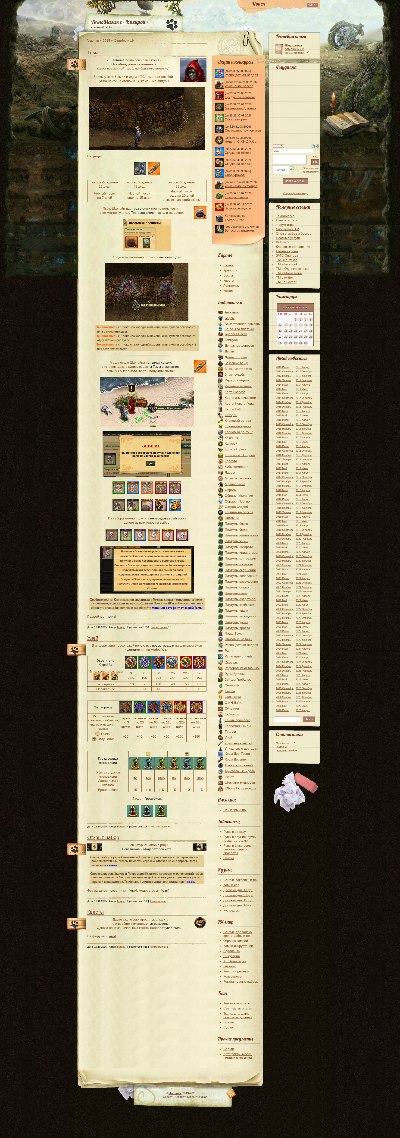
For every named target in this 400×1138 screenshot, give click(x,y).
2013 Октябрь (304, 371)
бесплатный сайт (186, 1097)
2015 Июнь (302, 415)
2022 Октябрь (304, 609)
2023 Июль (282, 631)
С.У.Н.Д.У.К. (233, 702)
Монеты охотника (238, 478)
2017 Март (282, 463)
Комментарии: (159, 627)
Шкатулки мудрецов (240, 782)
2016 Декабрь (304, 455)
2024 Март (282, 648)
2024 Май (281, 653)
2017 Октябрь (304, 477)
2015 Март (282, 411)
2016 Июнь (302, 441)
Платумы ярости (237, 628)
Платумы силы (236, 593)
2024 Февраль (304, 644)
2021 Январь (283, 565)
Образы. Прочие (237, 501)
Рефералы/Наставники (242, 668)
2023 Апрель (303, 622)
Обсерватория (236, 119)
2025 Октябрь (304, 688)
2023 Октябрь (304, 635)
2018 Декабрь (304, 507)
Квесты (95, 912)
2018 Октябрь (304, 503)
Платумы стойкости (239, 605)
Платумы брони (237, 529)
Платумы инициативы (241, 552)
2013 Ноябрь (283, 375)
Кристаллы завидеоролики (235, 217)
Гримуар (231, 340)
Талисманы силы (238, 726)
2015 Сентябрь (285, 424)
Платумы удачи (236, 610)
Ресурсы (231, 662)
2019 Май (281, 521)
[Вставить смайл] (317, 146)
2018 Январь (283, 485)
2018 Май (281, 494)
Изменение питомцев (241, 186)
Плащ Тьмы (234, 633)
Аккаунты (232, 312)
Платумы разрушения (241, 581)
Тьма (93, 52)
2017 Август (303, 472)
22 (295, 336)
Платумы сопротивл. (240, 599)
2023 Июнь (302, 626)
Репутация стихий (238, 656)
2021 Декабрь (304, 587)
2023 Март (282, 622)
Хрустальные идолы (240, 771)
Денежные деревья (239, 345)
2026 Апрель (303, 701)
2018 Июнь (302, 494)
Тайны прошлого (237, 720)
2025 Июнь (302, 679)
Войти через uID (295, 181)
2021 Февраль (304, 565)
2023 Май (281, 626)
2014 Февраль (304, 380)
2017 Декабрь (304, 481)
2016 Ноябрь (283, 455)
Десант (230, 351)
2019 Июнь (302, 521)
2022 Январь (283, 591)
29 (295, 343)
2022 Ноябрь (283, 613)
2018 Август (303, 499)
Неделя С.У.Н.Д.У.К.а (240, 141)
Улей (92, 638)
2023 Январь (283, 617)
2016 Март (282, 437)
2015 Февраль (304, 406)
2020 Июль (282, 551)
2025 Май (281, 679)
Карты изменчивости (240, 397)
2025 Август (303, 683)
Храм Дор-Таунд (237, 753)
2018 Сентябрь (285, 503)
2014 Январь (283, 380)
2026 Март (282, 701)
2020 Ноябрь (283, 560)
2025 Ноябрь (283, 692)
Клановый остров (238, 420)
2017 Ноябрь (283, 481)
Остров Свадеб (236, 507)
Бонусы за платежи (239, 230)
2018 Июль (282, 499)
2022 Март (282, 595)
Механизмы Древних (240, 108)
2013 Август (303, 367)
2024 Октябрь (304, 661)
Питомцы (232, 518)
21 (290, 336)
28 (290, 343)
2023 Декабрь (304, 639)
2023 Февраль (304, 617)
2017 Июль (282, 472)
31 (305, 343)
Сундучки (232, 708)
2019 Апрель (303, 516)
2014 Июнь (302, 389)
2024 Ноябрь (283, 666)
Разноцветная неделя (241, 75)
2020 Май (281, 547)
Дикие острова (236, 357)
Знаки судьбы (235, 374)
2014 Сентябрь (285, 397)
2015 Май (281, 415)
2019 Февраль (304, 512)
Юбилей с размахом (240, 788)
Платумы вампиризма (241, 535)
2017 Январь (283, 459)
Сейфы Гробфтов (238, 679)
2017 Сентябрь (285, 477)
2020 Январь (283, 538)
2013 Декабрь (304, 375)
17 (305, 330)
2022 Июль (282, 604)
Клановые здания (238, 426)
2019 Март (282, 516)
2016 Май (281, 441)
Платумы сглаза (237, 587)
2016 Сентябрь (285, 450)
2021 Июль (282, 578)
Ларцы (230, 472)
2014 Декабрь (304, 402)
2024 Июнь (302, 653)
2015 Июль (282, 419)
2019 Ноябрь (283, 534)
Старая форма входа (295, 193)
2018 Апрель (303, 490)
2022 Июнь (302, 600)
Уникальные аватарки (241, 748)
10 (305, 325)
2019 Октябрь (304, 529)
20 (285, 336)
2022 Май (281, 600)
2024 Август (303, 657)
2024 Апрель (303, 648)
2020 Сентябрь (285, 556)
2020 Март (282, 543)
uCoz (203, 1097)
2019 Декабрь (304, 534)
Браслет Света (236, 334)
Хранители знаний (239, 765)
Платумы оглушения (240, 570)
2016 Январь (283, 433)
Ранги (229, 650)
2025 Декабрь (304, 692)
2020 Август (303, 551)
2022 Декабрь (304, 613)
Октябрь (120, 40)
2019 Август (303, 525)
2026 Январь (283, 697)
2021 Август (303, 578)
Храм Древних (236, 759)
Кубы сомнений (236, 466)
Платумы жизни (236, 541)
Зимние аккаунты (238, 208)
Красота (231, 461)
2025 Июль (282, 683)
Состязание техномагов (243, 130)
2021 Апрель (303, 569)
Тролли (230, 731)
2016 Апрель (303, 437)
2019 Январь (283, 512)
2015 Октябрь (304, 424)
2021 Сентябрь (285, 582)
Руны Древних (235, 674)
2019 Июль (282, 525)
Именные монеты (238, 386)
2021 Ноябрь (283, 587)
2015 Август (303, 419)
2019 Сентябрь (285, 529)
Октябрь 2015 (295, 307)
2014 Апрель (303, 384)
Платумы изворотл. (239, 547)
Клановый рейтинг (239, 432)
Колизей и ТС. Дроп (240, 455)
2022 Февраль (304, 591)
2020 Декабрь (304, 560)
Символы (232, 685)
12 (280, 330)
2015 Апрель (303, 411)
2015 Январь (283, 406)
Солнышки (233, 697)
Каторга (231, 415)
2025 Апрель (303, 675)
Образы (231, 490)
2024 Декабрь (304, 666)
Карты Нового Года (239, 403)
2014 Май (281, 389)
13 (285, 330)
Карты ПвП (233, 409)
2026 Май (281, 705)
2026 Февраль (304, 697)
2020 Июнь (302, 547)
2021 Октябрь (304, 582)
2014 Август (303, 393)
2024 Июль (282, 657)
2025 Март (282, 675)
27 (285, 343)
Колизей (231, 443)
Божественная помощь (242, 324)
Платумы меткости (239, 564)
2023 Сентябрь (285, 635)
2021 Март (282, 569)
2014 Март (282, 384)
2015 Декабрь (304, 428)
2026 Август (303, 710)
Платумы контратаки (240, 558)
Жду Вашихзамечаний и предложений (295, 48)
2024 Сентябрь (285, 661)
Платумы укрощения (240, 616)
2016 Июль (282, 446)
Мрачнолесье (235, 484)
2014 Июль (282, 393)
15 (295, 330)
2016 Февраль (304, 433)
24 (305, 336)
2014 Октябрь (304, 397)
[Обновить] (313, 146)
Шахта (229, 777)
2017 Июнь (302, 468)
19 (279, 336)
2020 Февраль (304, 538)
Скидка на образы (238, 164)
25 (310, 336)
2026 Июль (282, 710)
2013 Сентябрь (285, 371)
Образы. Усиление (239, 495)
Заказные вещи (236, 363)
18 (310, 330)
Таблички (232, 714)
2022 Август (303, 604)
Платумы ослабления (241, 576)
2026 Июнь (302, 705)
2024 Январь (283, 644)
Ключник (231, 438)
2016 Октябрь (304, 450)
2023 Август (303, 631)
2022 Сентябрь (285, 609)
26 (280, 343)
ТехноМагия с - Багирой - (119, 21)
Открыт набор (103, 837)
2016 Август (303, 446)
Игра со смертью (237, 380)
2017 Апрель (303, 463)
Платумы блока (236, 523)
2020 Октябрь (304, 556)
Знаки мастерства (238, 369)
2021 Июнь (302, 573)
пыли (121, 77)
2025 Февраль (304, 670)
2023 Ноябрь (283, 639)
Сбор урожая (235, 175)
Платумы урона (236, 622)
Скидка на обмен (238, 152)
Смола (230, 691)
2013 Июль (282, 367)
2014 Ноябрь (283, 402)
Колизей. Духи (235, 449)
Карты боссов (235, 392)
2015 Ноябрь (283, 428)
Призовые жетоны (238, 639)
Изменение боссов (239, 86)
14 (290, 330)
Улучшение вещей (238, 743)
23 (300, 336)
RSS (231, 1093)
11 (310, 325)
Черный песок (104, 193)
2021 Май (281, 573)
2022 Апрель (303, 595)
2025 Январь (283, 670)
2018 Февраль (304, 485)
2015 (106, 40)
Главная (93, 40)
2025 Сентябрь (285, 688)
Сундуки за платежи (240, 97)
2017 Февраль (304, 459)
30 (300, 343)
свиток (170, 199)
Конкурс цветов (236, 197)
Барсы (229, 318)
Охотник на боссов (239, 512)
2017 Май (281, 468)
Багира (121, 627)
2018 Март (282, 490)
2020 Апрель (303, 543)
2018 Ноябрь (283, 507)
